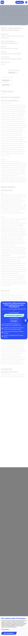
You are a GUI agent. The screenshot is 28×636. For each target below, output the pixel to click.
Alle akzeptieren (9, 633)
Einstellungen (5, 629)
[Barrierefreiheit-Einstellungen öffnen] (25, 320)
